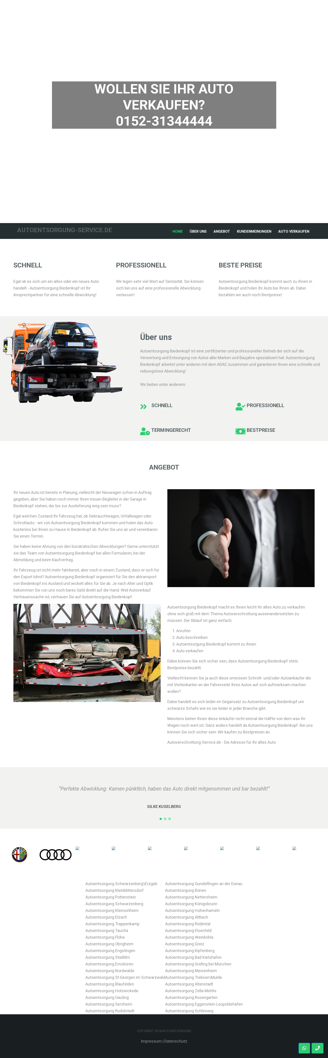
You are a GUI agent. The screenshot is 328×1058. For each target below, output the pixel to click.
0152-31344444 (164, 121)
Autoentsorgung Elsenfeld (188, 930)
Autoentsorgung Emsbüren (109, 964)
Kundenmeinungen (254, 231)
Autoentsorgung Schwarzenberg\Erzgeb (121, 883)
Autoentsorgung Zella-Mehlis (190, 990)
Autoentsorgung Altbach (186, 917)
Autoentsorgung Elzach (106, 917)
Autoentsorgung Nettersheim (191, 897)
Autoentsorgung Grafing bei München (198, 964)
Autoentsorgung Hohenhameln (192, 910)
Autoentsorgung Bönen (185, 890)
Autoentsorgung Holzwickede (111, 990)
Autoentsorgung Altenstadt (189, 984)
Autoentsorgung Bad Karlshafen (193, 957)
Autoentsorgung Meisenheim (191, 970)
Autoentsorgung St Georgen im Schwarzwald (125, 977)
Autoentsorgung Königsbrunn (191, 903)
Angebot (222, 231)
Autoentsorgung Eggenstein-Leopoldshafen (204, 1004)
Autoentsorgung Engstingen (110, 950)
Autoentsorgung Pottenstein (110, 897)
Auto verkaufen (293, 231)
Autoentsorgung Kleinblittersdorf (114, 890)
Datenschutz (175, 1041)
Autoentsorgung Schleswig (189, 1010)
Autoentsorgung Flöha (105, 937)
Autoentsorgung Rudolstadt (109, 1010)
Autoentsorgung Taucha (106, 930)
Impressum (151, 1041)
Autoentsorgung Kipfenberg (189, 950)
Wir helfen (164, 145)
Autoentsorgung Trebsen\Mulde (193, 977)
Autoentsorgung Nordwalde (109, 970)
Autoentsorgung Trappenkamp (112, 923)
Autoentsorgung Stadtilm (107, 957)
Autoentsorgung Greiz (184, 944)
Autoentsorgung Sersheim (108, 1004)
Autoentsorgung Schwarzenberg (114, 903)
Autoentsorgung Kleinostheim (112, 910)
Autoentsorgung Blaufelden (109, 984)
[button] (317, 1048)
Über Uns (198, 231)
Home (178, 231)
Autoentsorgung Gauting (107, 997)
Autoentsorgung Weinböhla (189, 937)
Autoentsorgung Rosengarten (191, 997)
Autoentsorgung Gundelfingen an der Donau (203, 883)
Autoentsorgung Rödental (187, 923)
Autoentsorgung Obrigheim (109, 944)
